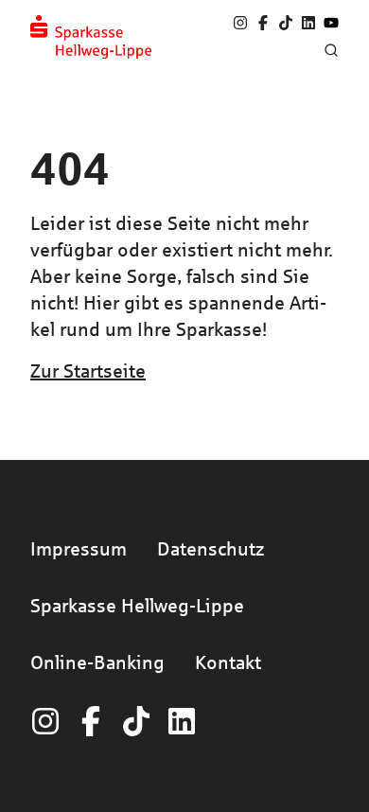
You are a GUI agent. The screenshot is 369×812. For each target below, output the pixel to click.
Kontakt (228, 662)
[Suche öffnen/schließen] (331, 50)
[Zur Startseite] (90, 37)
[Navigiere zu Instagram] (240, 22)
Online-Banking (97, 662)
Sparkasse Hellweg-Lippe (137, 605)
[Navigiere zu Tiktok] (285, 22)
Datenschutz (210, 548)
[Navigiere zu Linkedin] (308, 22)
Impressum (78, 548)
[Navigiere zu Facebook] (263, 22)
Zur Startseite (88, 370)
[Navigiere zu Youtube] (331, 22)
